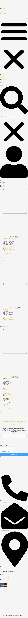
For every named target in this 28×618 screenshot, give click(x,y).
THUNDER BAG (14, 376)
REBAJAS (3, 8)
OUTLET (3, 14)
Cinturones (6, 391)
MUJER (3, 10)
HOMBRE (3, 11)
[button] (14, 45)
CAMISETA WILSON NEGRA (15, 307)
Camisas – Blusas (8, 248)
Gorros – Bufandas (8, 392)
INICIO (2, 6)
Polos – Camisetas (8, 252)
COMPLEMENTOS (5, 13)
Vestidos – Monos (8, 244)
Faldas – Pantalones (9, 249)
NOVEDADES (3, 85)
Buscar (1, 116)
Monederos (6, 393)
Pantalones (7, 321)
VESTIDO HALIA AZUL (15, 236)
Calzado (6, 389)
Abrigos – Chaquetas (9, 247)
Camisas (6, 318)
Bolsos (5, 388)
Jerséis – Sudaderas (8, 250)
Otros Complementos (9, 384)
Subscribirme (14, 454)
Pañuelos (6, 386)
